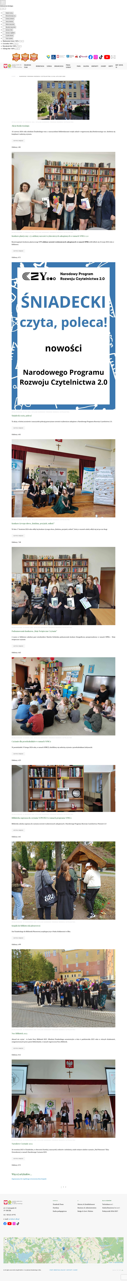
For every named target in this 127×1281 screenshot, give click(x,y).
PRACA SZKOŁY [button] (68, 66)
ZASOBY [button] (103, 66)
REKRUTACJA (40, 66)
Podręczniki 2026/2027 (110, 1211)
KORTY (111, 66)
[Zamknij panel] (4, 9)
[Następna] (65, 1187)
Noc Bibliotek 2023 (19, 1033)
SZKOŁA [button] (49, 66)
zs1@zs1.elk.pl (14, 1219)
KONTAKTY (95, 66)
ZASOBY (75, 1270)
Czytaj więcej (18, 140)
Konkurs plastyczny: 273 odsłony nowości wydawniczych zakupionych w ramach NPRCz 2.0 (50, 236)
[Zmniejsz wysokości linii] (18, 46)
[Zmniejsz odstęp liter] (16, 49)
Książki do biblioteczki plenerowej (26, 925)
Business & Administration (87, 1208)
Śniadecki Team (58, 1204)
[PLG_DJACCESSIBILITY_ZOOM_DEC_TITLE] (20, 41)
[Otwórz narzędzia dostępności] (3, 2)
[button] (63, 1248)
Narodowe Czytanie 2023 (22, 1143)
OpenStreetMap (118, 1262)
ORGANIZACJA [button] (58, 66)
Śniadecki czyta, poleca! (22, 415)
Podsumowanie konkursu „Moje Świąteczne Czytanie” (34, 631)
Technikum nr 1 (107, 1204)
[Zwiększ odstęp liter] (19, 49)
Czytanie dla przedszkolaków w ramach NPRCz (31, 741)
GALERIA (86, 66)
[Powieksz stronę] (23, 41)
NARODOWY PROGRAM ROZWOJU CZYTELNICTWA (57, 122)
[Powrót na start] (13, 66)
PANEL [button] (79, 66)
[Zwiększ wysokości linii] (20, 46)
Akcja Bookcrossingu (20, 125)
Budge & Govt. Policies (85, 1211)
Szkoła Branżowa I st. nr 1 (111, 1208)
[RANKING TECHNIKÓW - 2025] (34, 57)
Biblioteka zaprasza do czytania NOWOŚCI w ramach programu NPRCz (41, 818)
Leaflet (110, 1262)
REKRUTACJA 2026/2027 (60, 1270)
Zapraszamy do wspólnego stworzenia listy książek (29, 1179)
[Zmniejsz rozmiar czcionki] (14, 44)
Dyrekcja (56, 1208)
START (51, 1270)
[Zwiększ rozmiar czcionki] (17, 44)
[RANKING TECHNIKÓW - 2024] (25, 57)
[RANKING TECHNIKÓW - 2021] (16, 57)
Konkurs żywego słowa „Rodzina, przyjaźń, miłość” (33, 523)
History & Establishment (86, 1204)
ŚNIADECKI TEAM (27, 66)
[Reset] (1, 9)
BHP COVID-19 (119, 66)
